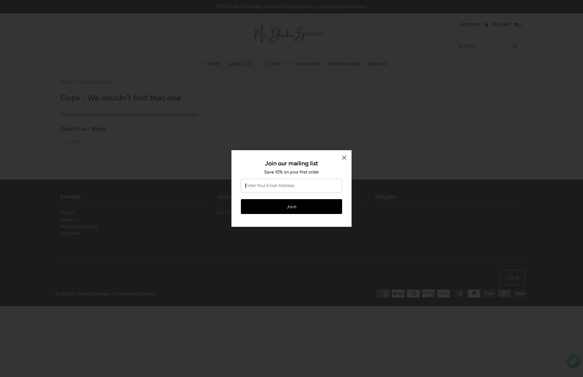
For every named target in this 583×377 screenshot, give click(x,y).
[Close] (344, 157)
